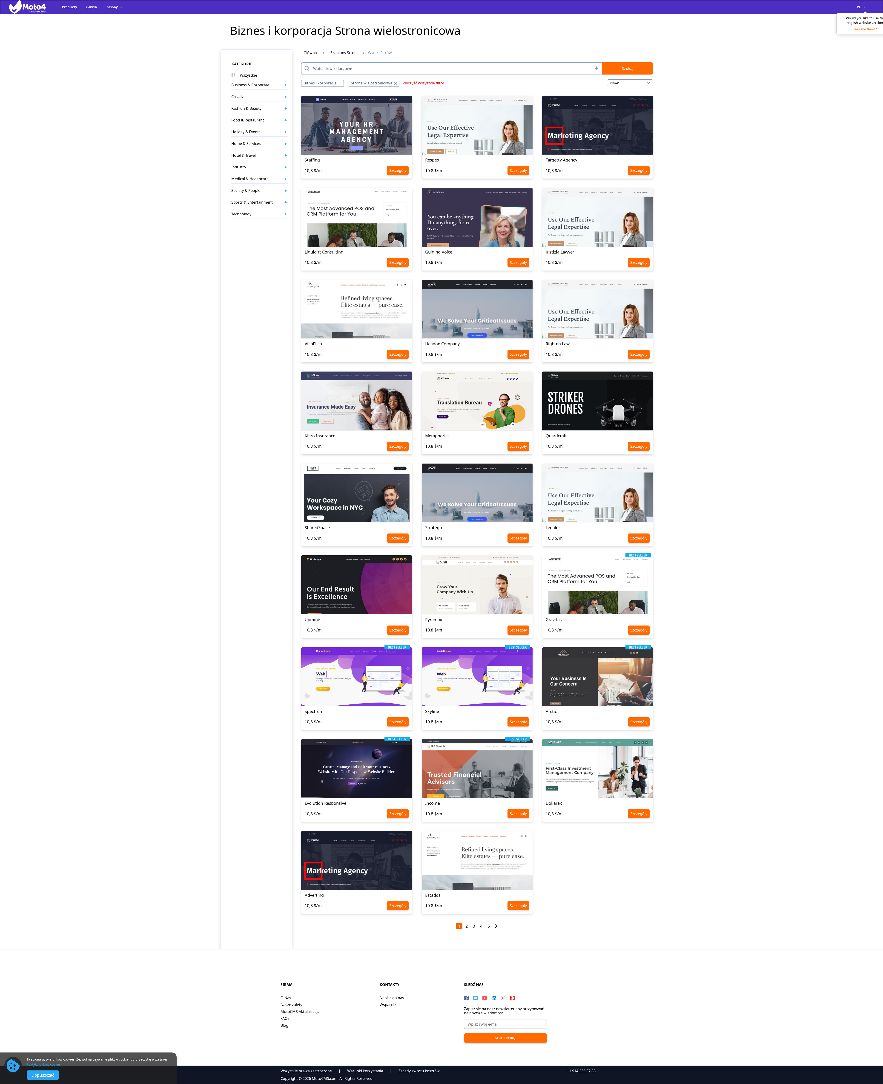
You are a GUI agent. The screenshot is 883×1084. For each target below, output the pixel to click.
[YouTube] (484, 998)
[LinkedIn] (494, 998)
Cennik (91, 7)
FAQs (285, 1018)
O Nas (286, 997)
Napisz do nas (392, 997)
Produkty (69, 7)
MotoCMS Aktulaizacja (300, 1011)
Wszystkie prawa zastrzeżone (306, 1070)
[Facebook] (466, 998)
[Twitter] (475, 998)
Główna (310, 52)
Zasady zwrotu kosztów (419, 1070)
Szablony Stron (343, 52)
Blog (284, 1025)
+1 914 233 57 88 (581, 1070)
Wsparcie (388, 1004)
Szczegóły (397, 170)
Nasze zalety (291, 1004)
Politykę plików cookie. (44, 1064)
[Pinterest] (512, 998)
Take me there (864, 29)
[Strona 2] (496, 926)
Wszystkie (248, 75)
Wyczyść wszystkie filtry (423, 83)
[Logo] (31, 7)
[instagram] (503, 998)
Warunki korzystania (365, 1070)
